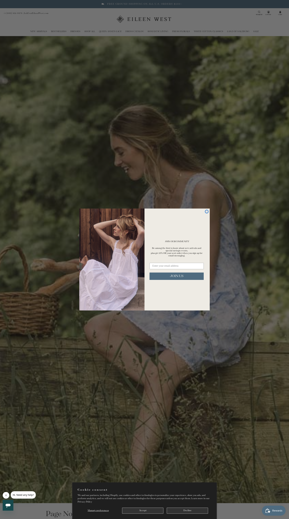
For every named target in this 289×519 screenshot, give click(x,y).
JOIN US (176, 276)
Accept (143, 510)
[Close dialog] (206, 211)
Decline (187, 510)
